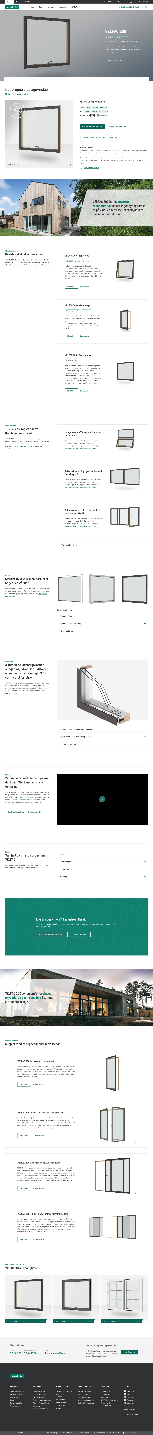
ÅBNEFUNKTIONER (88, 137)
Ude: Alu (88, 107)
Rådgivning (62, 7)
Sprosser (87, 111)
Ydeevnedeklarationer (86, 1397)
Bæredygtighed (16, 1394)
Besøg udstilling (108, 1)
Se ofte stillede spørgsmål (61, 1395)
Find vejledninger (62, 1405)
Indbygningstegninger (86, 1403)
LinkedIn (130, 1397)
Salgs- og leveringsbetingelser (40, 1407)
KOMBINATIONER (101, 137)
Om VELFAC (14, 1386)
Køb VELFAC (74, 7)
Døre (40, 7)
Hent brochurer (120, 1)
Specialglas (94, 111)
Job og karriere (15, 1397)
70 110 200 (15, 1353)
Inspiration (50, 7)
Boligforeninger (107, 1394)
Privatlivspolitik (16, 1403)
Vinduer (31, 7)
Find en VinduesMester (41, 1403)
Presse (12, 1400)
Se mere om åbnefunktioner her (37, 265)
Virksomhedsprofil (17, 1391)
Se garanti (59, 1408)
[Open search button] (146, 7)
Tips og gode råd (131, 1)
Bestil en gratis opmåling (42, 1400)
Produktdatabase (84, 1391)
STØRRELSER (113, 137)
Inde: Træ (95, 107)
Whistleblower (15, 1406)
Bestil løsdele (61, 1399)
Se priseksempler (39, 1394)
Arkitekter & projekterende (106, 1404)
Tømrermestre (106, 1397)
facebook (130, 1391)
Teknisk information (86, 1386)
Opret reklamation (62, 1402)
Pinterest (130, 1400)
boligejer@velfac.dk (56, 1353)
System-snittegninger (86, 1400)
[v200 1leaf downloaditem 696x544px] (113, 1073)
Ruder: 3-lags (103, 107)
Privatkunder (106, 1391)
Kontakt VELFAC (143, 1)
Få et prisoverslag (39, 1397)
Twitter (129, 1394)
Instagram (130, 1403)
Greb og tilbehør (103, 111)
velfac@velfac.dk (117, 1433)
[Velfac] (12, 7)
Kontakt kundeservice (64, 1391)
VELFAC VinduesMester (19, 446)
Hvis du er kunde (62, 1386)
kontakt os (44, 444)
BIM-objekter (83, 1394)
